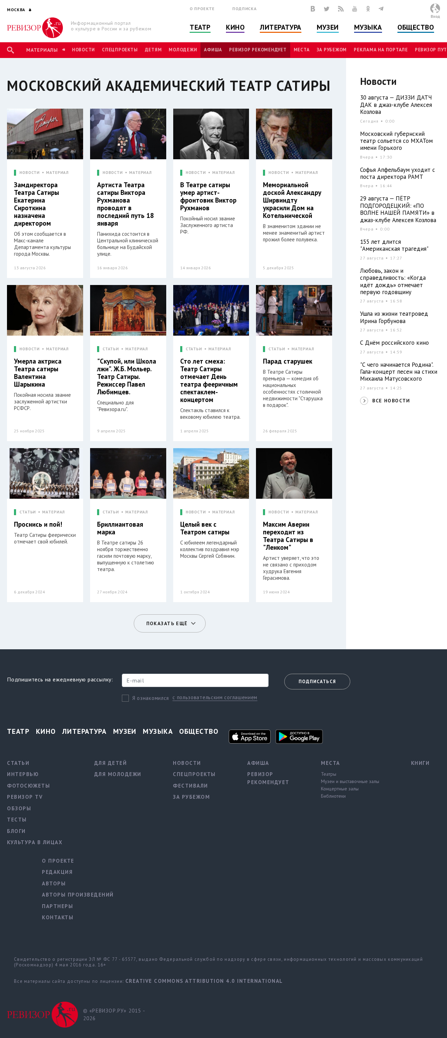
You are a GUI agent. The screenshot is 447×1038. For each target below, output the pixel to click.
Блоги (16, 831)
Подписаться (317, 682)
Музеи (328, 27)
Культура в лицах (35, 842)
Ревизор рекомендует (257, 50)
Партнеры (57, 906)
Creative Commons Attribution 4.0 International (204, 981)
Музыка (368, 27)
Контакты (57, 917)
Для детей (110, 763)
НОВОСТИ (30, 172)
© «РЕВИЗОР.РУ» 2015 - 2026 (114, 1014)
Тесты (17, 819)
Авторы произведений (78, 894)
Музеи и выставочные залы (350, 781)
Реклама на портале (381, 50)
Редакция (57, 872)
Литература (280, 27)
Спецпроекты (120, 50)
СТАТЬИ (111, 349)
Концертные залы (340, 788)
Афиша (213, 50)
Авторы (54, 883)
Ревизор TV (25, 797)
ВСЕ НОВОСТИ (391, 400)
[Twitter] (326, 9)
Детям (153, 50)
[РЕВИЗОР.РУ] (35, 27)
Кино (235, 27)
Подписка (244, 8)
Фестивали (190, 785)
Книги (420, 763)
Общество (415, 27)
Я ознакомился (150, 698)
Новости (83, 50)
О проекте (202, 8)
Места (302, 50)
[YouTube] (354, 9)
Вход (435, 16)
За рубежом (332, 50)
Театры (328, 774)
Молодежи (183, 50)
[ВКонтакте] (313, 9)
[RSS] (341, 9)
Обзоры (19, 808)
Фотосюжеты (28, 785)
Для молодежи (117, 774)
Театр (200, 27)
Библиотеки (333, 796)
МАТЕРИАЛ (57, 172)
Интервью (23, 774)
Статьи (18, 763)
